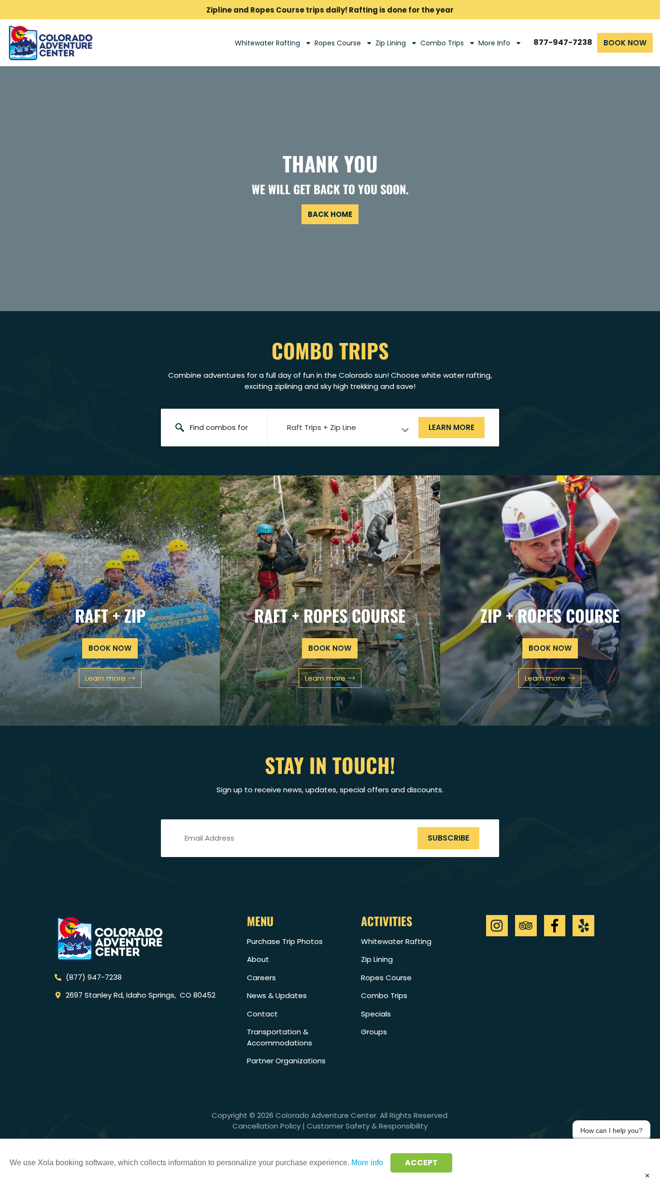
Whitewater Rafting (267, 43)
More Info (494, 43)
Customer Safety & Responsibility (367, 1126)
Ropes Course (338, 43)
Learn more (451, 427)
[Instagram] (497, 926)
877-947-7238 (562, 42)
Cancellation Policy (266, 1126)
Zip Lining (390, 43)
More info (367, 1162)
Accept (421, 1162)
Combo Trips (442, 43)
